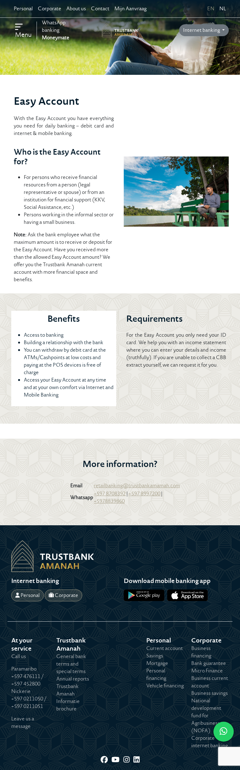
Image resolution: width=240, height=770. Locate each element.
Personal (23, 8)
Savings (154, 655)
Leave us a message (22, 722)
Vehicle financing (165, 685)
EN (210, 8)
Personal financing (156, 674)
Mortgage (157, 663)
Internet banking (202, 30)
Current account (164, 648)
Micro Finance (207, 670)
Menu (23, 34)
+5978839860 (109, 501)
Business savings (209, 693)
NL (222, 8)
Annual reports (72, 678)
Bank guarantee (208, 663)
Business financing (201, 652)
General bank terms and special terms (71, 664)
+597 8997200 (144, 493)
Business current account (209, 682)
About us (76, 8)
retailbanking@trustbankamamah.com (137, 485)
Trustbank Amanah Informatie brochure (68, 697)
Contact (100, 8)
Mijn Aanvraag (130, 8)
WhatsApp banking (55, 30)
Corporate (49, 8)
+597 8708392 (110, 493)
